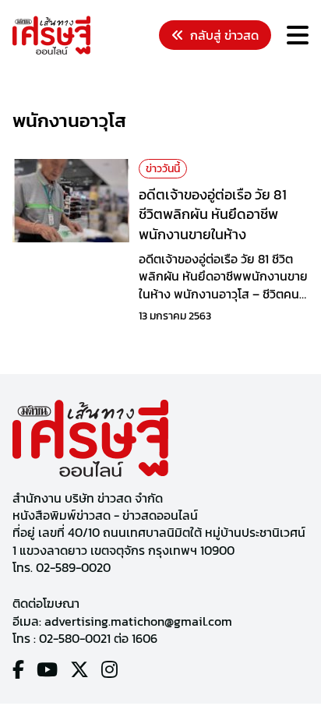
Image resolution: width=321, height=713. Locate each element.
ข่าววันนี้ (163, 169)
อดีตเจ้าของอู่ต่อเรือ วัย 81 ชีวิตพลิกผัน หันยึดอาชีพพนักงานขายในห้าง (213, 214)
